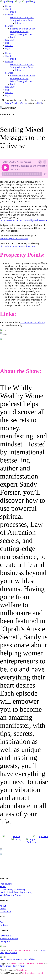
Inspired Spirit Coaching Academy (16, 892)
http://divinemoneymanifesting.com (17, 246)
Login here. (22, 970)
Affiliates (32, 959)
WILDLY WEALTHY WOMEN (22, 950)
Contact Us (10, 959)
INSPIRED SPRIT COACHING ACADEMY (27, 963)
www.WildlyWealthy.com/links (14, 238)
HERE (39, 103)
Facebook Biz (6, 935)
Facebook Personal (9, 938)
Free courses (6, 883)
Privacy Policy (11, 952)
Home (3, 959)
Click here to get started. (32, 973)
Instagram (5, 941)
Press (2, 922)
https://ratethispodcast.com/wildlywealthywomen (24, 220)
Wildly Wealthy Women (24, 101)
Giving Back (5, 911)
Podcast (4, 925)
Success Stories (21, 959)
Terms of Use (6, 966)
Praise (3, 908)
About (3, 905)
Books (3, 886)
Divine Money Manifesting (32, 322)
